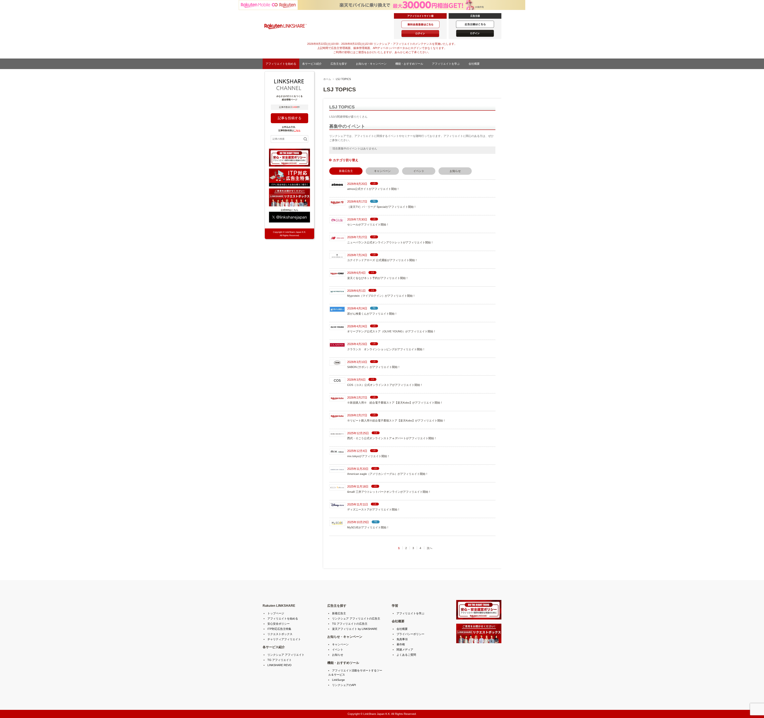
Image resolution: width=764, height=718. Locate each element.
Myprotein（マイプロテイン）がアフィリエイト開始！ (381, 295)
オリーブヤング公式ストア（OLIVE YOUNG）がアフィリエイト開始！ (391, 331)
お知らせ (455, 171)
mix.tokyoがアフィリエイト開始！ (368, 456)
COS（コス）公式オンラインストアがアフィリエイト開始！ (385, 384)
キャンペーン (382, 171)
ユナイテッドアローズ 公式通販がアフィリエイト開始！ (382, 260)
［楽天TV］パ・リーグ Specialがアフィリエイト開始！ (381, 206)
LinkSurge (338, 679)
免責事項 (402, 639)
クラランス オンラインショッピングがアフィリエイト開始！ (386, 349)
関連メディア (405, 649)
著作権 (401, 644)
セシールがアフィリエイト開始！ (368, 224)
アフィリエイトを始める (281, 63)
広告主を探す (340, 63)
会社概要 (475, 63)
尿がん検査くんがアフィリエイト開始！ (372, 313)
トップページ (275, 613)
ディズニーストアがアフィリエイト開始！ (373, 509)
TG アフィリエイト (279, 659)
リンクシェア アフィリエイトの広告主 (356, 618)
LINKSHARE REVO (279, 665)
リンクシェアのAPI (344, 685)
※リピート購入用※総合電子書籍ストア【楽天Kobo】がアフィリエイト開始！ (396, 420)
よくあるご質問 (406, 654)
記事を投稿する (289, 118)
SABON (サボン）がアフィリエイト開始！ (373, 367)
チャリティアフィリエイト (284, 639)
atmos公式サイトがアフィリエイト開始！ (373, 188)
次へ (429, 548)
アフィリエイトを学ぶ (447, 63)
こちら (297, 130)
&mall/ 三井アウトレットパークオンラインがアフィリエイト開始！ (389, 491)
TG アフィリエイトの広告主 (349, 623)
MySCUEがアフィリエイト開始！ (368, 527)
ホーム (327, 79)
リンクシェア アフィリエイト (285, 654)
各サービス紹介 (313, 63)
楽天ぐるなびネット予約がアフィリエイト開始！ (377, 278)
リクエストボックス (279, 634)
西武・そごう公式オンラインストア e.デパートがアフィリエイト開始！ (392, 438)
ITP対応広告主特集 (279, 628)
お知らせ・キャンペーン (372, 63)
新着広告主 (339, 613)
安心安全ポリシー (278, 623)
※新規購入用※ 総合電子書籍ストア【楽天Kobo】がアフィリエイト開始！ (395, 402)
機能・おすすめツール (410, 63)
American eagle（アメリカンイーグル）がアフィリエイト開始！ (387, 473)
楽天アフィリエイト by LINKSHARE (354, 628)
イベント (418, 171)
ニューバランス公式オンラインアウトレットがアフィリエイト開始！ (390, 242)
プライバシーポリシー (410, 634)
